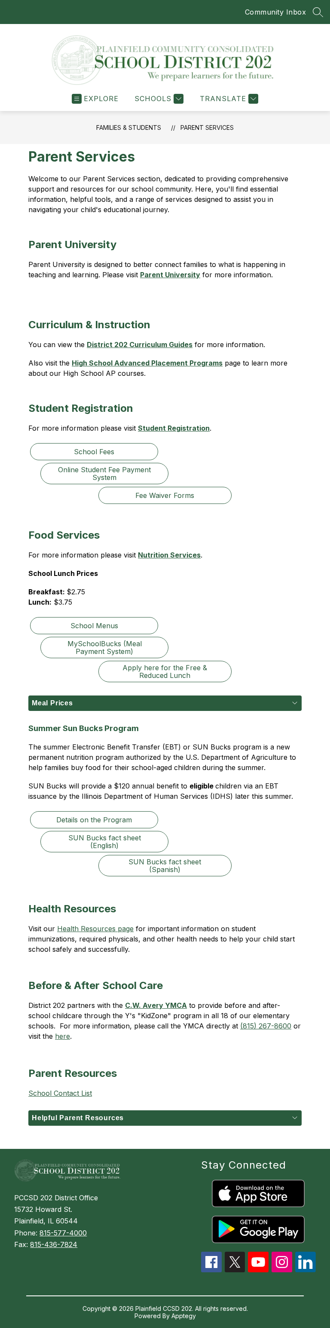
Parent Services (207, 127)
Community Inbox (275, 12)
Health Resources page (95, 928)
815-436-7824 (53, 1244)
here (62, 1036)
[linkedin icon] (305, 1269)
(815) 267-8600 (265, 1026)
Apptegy (183, 1315)
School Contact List (60, 1093)
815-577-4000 (63, 1233)
